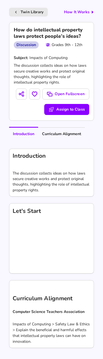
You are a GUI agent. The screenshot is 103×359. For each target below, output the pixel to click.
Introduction (23, 133)
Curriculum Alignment (61, 133)
